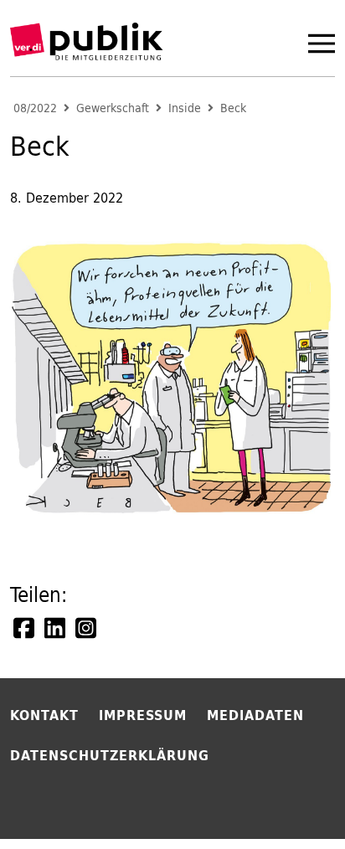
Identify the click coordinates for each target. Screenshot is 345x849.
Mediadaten (255, 715)
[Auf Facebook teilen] (25, 628)
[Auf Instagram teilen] (87, 628)
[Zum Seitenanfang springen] (288, 802)
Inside (184, 108)
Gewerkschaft (112, 108)
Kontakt (44, 715)
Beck (233, 108)
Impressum (143, 715)
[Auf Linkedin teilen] (56, 628)
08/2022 (35, 108)
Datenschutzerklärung (109, 755)
